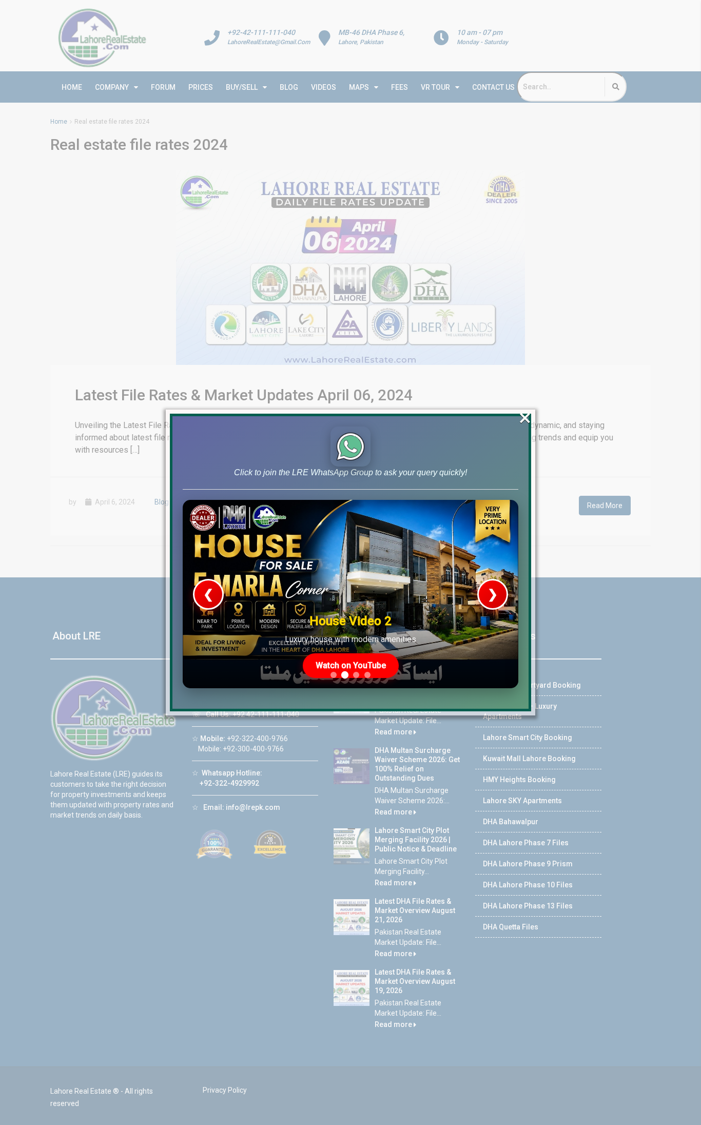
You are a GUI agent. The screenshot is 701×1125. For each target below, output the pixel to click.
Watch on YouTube (351, 665)
